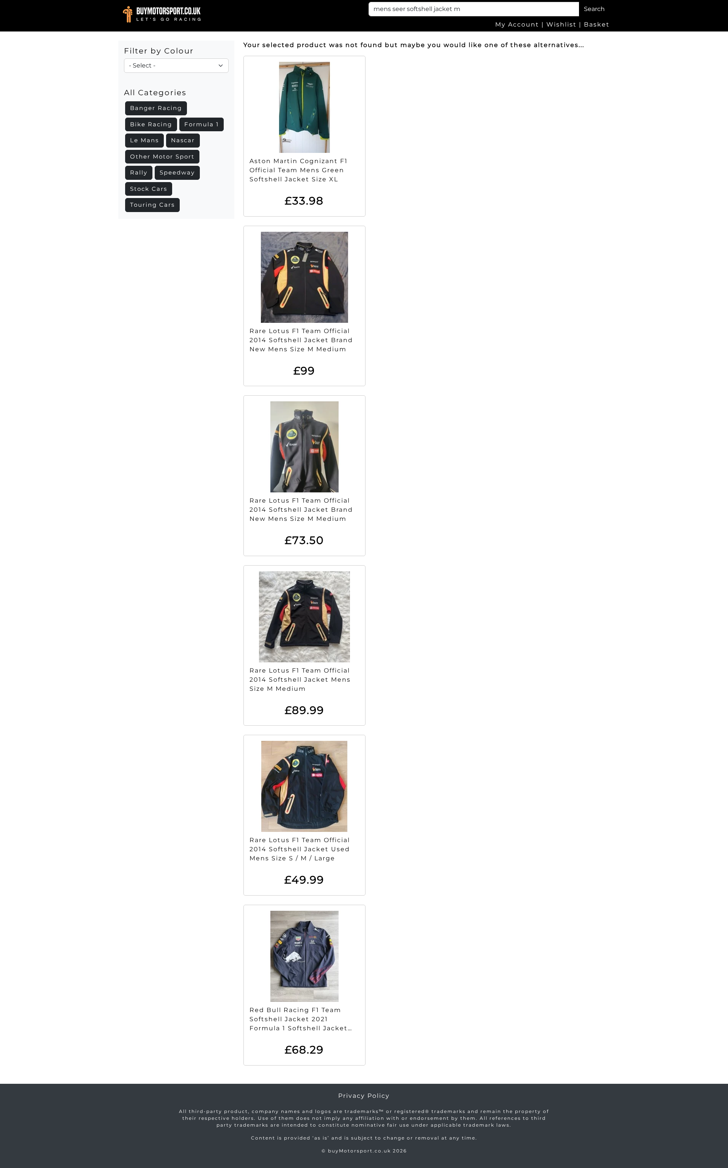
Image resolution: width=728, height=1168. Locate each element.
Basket (597, 24)
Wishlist (561, 24)
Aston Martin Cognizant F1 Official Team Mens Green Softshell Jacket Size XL (298, 170)
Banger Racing (156, 108)
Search (594, 9)
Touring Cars (152, 204)
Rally (138, 172)
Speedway (177, 172)
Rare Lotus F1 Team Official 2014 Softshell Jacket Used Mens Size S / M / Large (299, 849)
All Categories (155, 92)
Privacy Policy (364, 1095)
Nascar (183, 140)
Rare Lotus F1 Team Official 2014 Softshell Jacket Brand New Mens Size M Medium (301, 340)
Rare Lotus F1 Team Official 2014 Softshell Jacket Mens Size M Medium (300, 679)
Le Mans (144, 140)
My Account (517, 24)
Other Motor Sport (162, 156)
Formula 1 (201, 124)
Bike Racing (151, 124)
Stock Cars (148, 188)
